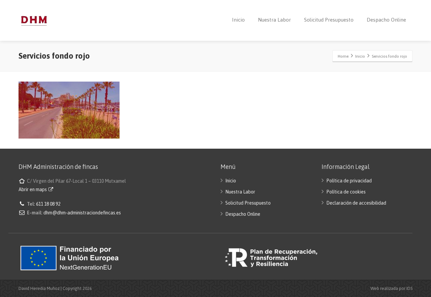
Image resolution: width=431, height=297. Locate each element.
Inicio (238, 20)
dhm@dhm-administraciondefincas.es (82, 212)
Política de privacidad (349, 180)
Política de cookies (346, 192)
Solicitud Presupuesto (329, 20)
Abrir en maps (33, 189)
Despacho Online (386, 20)
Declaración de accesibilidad (356, 203)
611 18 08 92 (48, 204)
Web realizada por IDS (391, 288)
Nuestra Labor (274, 20)
